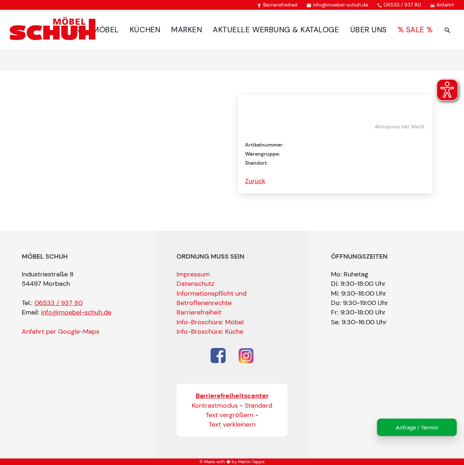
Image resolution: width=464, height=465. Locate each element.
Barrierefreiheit (277, 4)
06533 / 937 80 (399, 4)
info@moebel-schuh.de (337, 4)
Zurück (255, 181)
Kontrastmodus (215, 406)
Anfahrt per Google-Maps (60, 332)
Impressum (193, 274)
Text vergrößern (229, 415)
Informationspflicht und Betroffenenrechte (211, 298)
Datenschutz (195, 284)
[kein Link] (447, 30)
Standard (258, 406)
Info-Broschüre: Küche (210, 332)
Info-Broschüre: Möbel (210, 322)
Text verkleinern (232, 424)
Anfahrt (442, 4)
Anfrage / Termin (417, 427)
